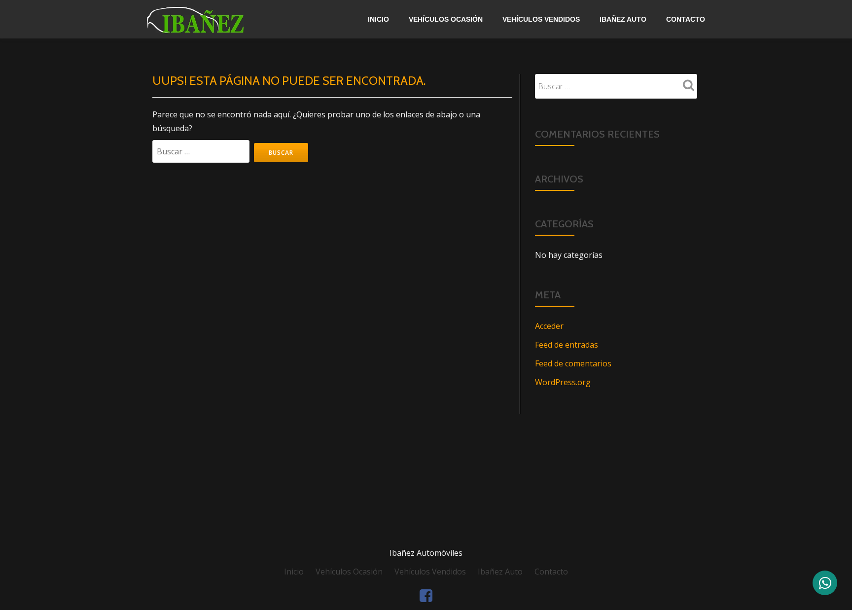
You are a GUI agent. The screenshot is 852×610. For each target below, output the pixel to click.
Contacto (685, 19)
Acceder (549, 326)
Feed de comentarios (573, 363)
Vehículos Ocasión (446, 19)
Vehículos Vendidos (541, 19)
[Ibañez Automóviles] (219, 19)
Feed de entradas (566, 344)
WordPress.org (563, 382)
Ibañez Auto (623, 19)
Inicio (378, 19)
